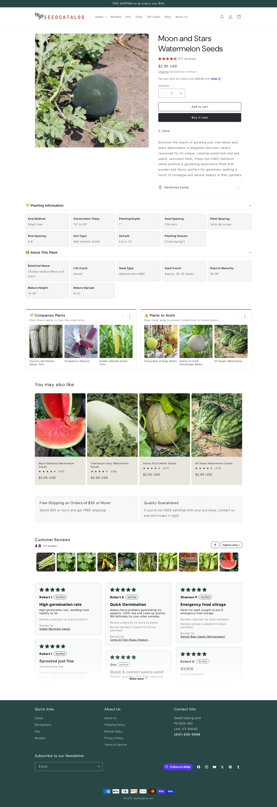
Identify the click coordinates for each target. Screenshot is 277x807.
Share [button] (166, 130)
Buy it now (200, 117)
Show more (136, 678)
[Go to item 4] (106, 562)
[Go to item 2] (66, 562)
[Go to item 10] (229, 562)
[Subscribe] (98, 766)
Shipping (163, 71)
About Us (110, 718)
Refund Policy (113, 731)
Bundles (40, 738)
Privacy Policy (113, 738)
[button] (101, 17)
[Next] (130, 316)
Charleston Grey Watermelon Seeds (110, 465)
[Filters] (215, 545)
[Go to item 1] (45, 562)
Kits (37, 731)
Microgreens (43, 724)
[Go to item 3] (86, 562)
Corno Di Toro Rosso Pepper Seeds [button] (129, 639)
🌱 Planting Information (44, 205)
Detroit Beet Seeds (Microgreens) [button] (203, 636)
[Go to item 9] (208, 562)
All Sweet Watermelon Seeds (214, 463)
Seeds (39, 718)
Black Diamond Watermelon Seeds (56, 465)
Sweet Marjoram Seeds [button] (54, 628)
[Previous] (122, 316)
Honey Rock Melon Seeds (159, 463)
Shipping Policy (114, 724)
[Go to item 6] (147, 562)
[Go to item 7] (167, 562)
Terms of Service (115, 744)
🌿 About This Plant (41, 252)
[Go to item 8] (188, 562)
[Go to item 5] (127, 562)
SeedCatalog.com (143, 798)
